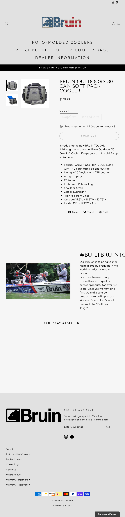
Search (10, 449)
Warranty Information (18, 479)
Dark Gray (69, 117)
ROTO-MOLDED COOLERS (62, 42)
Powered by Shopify (62, 505)
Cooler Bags (13, 464)
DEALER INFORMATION (62, 57)
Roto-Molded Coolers (18, 454)
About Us (11, 469)
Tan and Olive (90, 117)
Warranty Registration (18, 484)
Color (64, 110)
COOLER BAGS (92, 50)
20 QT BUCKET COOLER (44, 50)
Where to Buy (13, 474)
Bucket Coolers (14, 459)
